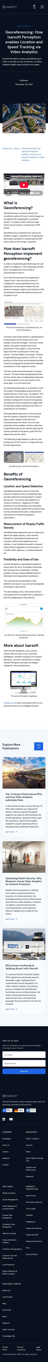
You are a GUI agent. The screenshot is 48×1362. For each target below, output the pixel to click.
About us (5, 1145)
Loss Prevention (8, 1265)
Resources (6, 148)
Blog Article (24, 26)
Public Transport (32, 1139)
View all (38, 746)
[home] (9, 7)
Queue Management (10, 1199)
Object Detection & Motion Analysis (9, 1272)
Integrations (30, 1222)
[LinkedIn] (4, 1119)
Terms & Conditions (21, 1348)
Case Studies (7, 1297)
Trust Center (31, 1209)
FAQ (27, 1248)
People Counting (8, 1193)
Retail (28, 1152)
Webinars (6, 1323)
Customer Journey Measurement (9, 1256)
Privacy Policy (5, 1348)
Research (5, 1158)
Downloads (6, 1310)
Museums (29, 1176)
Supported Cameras (33, 1228)
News (4, 1316)
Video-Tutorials (8, 1329)
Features (29, 1215)
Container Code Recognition (8, 1225)
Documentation (32, 1254)
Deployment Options (34, 1241)
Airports (29, 1145)
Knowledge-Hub (8, 1336)
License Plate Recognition (7, 1216)
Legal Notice (38, 1348)
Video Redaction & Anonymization (9, 1207)
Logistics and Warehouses (31, 1168)
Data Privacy (31, 1195)
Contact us (8, 703)
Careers (5, 1152)
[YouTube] (11, 1119)
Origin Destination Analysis (9, 1241)
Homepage (6, 1139)
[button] (34, 7)
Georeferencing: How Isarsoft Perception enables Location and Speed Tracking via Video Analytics (33, 154)
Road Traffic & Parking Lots (34, 1159)
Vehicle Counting (9, 1233)
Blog (16, 148)
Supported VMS (32, 1235)
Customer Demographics (12, 1249)
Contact (5, 1165)
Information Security (34, 1202)
